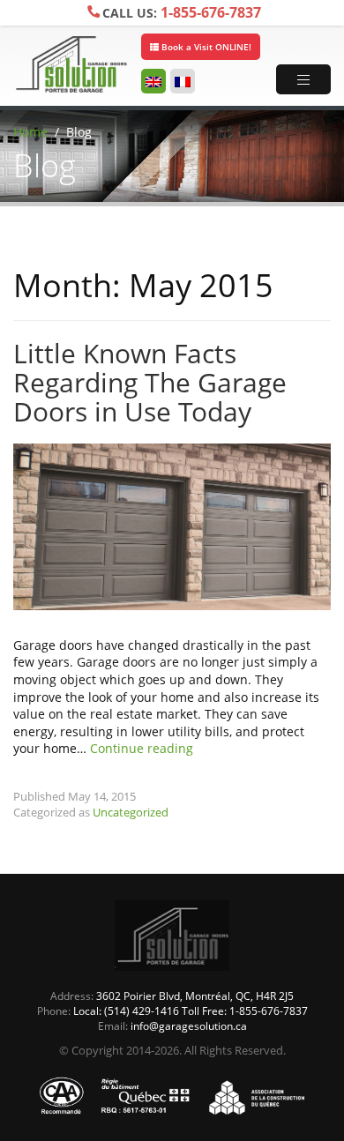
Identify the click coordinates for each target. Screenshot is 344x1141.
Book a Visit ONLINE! (205, 47)
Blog (79, 131)
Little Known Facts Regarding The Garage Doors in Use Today (150, 382)
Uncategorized (130, 812)
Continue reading (141, 748)
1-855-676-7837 (181, 12)
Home (30, 131)
